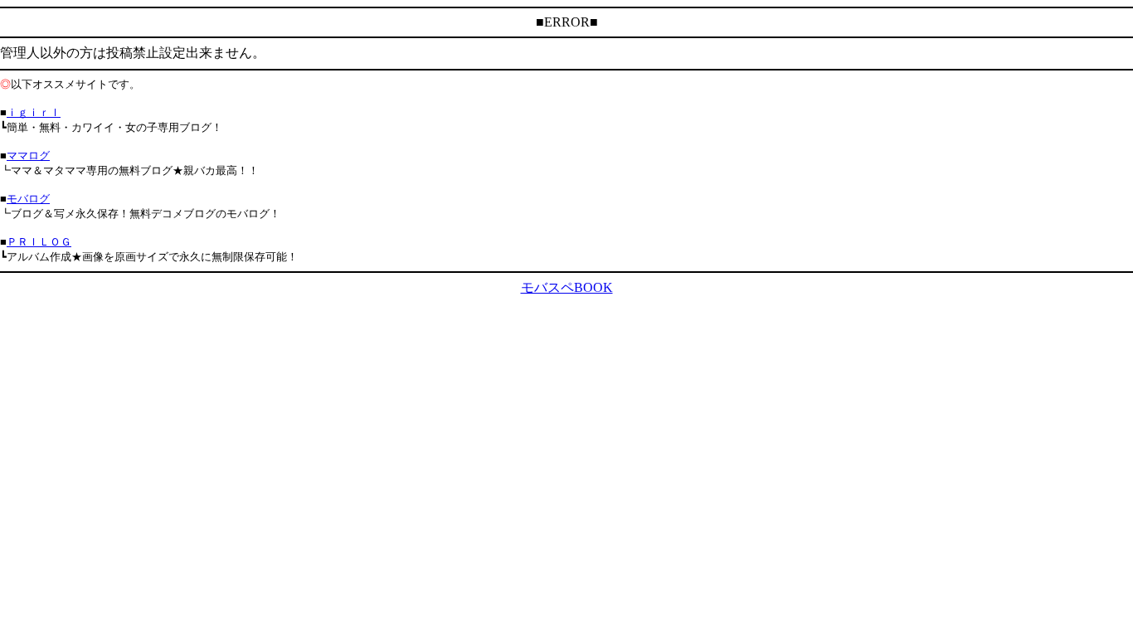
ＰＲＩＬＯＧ (39, 242)
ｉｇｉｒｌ (34, 112)
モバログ (28, 198)
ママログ (28, 155)
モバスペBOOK (567, 287)
